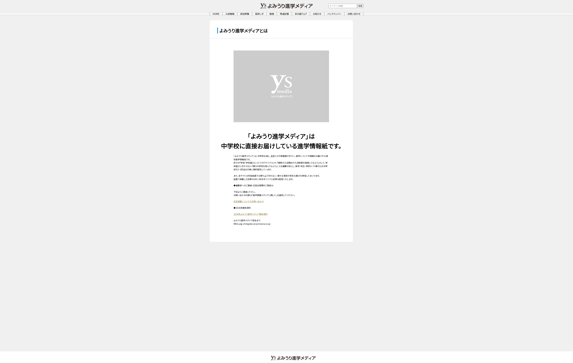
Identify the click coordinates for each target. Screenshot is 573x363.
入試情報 (229, 13)
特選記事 (284, 13)
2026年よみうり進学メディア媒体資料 (251, 214)
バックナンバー (334, 13)
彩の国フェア (301, 13)
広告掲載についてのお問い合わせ (249, 201)
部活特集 (244, 13)
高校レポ (259, 13)
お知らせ (317, 13)
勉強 (271, 13)
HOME (216, 13)
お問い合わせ (353, 13)
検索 (360, 6)
